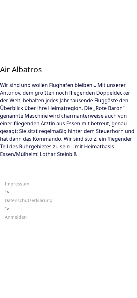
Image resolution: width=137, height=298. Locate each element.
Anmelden (16, 217)
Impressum (17, 184)
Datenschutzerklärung (29, 200)
